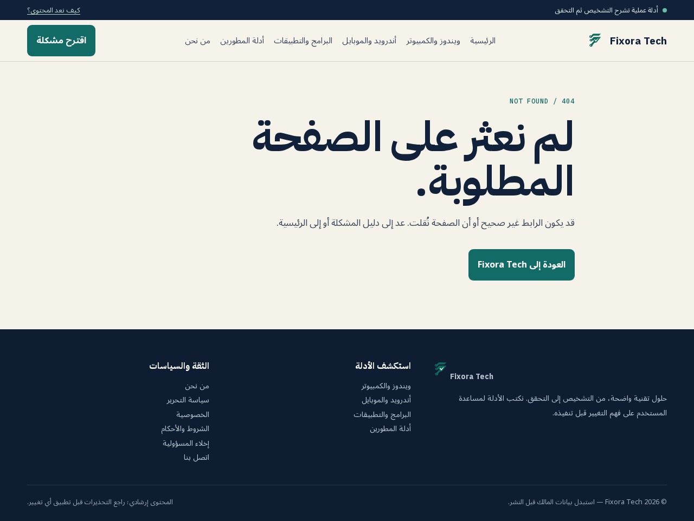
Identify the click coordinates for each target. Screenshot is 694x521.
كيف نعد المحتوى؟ (53, 10)
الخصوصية (192, 415)
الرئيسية (483, 40)
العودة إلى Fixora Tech (522, 265)
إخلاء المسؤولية (186, 444)
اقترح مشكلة (61, 40)
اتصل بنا (196, 458)
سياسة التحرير (188, 400)
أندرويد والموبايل (369, 40)
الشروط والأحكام (185, 429)
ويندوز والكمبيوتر (433, 40)
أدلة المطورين (242, 40)
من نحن (197, 40)
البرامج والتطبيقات (303, 40)
